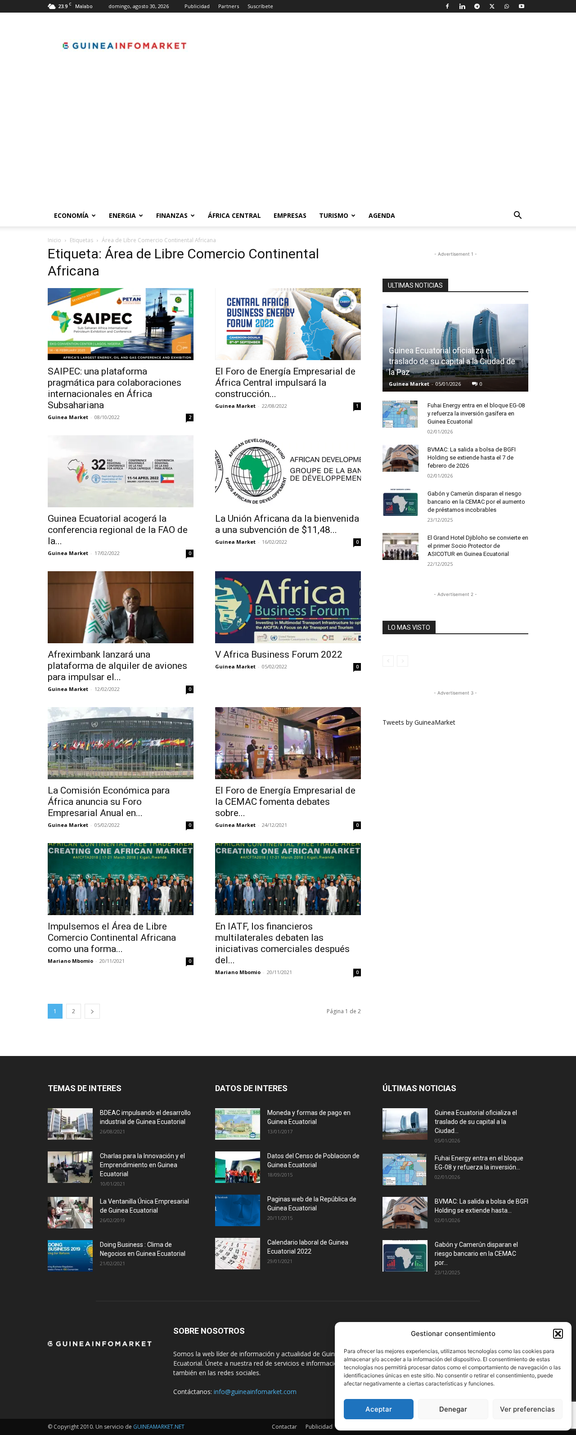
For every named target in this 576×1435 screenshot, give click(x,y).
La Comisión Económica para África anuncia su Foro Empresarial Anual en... (109, 801)
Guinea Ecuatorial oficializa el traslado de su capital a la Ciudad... (476, 1121)
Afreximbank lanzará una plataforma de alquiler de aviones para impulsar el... (117, 665)
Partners (228, 6)
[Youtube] (521, 6)
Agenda (382, 215)
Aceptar (378, 1409)
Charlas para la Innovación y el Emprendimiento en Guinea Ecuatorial (142, 1165)
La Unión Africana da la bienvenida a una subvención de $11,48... (287, 524)
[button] (558, 1333)
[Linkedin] (462, 6)
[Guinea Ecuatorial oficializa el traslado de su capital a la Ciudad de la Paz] (405, 1124)
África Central (234, 215)
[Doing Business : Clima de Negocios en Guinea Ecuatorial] (70, 1256)
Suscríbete (260, 6)
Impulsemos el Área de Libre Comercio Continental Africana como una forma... (112, 937)
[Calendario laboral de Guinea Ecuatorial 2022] (237, 1253)
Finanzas (172, 215)
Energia (122, 215)
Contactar (284, 1426)
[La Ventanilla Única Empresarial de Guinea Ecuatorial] (70, 1212)
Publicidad (197, 6)
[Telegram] (477, 6)
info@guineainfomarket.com (255, 1391)
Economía (71, 215)
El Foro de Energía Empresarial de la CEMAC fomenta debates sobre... (285, 801)
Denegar (453, 1409)
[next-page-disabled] (402, 661)
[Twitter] (492, 6)
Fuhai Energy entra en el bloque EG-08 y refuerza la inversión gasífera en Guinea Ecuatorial (476, 413)
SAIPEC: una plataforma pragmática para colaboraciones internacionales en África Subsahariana (114, 388)
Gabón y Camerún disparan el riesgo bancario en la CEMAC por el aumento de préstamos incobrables (476, 501)
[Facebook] (447, 6)
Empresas (290, 215)
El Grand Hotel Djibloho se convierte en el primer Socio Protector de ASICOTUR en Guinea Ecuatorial (478, 545)
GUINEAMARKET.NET (158, 1426)
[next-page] (92, 1011)
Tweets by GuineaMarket (418, 722)
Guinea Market (68, 417)
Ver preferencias (527, 1409)
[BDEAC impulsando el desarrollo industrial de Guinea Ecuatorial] (70, 1124)
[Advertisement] (288, 137)
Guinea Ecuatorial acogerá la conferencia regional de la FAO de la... (118, 529)
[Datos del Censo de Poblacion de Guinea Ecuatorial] (237, 1167)
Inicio (54, 240)
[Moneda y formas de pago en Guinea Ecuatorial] (237, 1124)
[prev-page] (388, 661)
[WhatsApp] (506, 6)
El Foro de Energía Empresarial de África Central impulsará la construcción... (285, 382)
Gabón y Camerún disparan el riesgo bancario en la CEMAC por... (476, 1253)
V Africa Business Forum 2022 (278, 654)
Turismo (333, 215)
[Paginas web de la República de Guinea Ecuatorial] (237, 1210)
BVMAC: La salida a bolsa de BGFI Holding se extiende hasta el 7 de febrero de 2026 (472, 457)
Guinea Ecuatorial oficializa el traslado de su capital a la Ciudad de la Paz (452, 361)
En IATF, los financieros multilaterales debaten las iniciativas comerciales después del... (282, 943)
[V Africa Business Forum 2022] (288, 607)
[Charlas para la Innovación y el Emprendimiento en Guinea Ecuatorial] (70, 1167)
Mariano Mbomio (70, 960)
